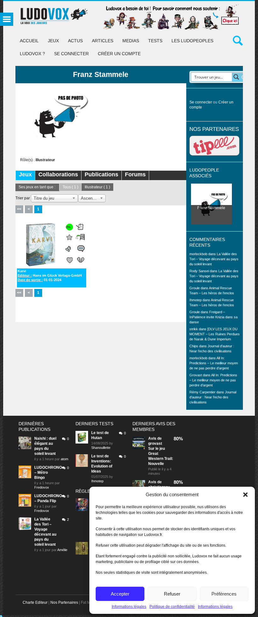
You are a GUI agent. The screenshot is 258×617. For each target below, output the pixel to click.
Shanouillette (100, 448)
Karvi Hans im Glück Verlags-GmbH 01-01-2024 (50, 275)
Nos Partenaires (64, 602)
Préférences (224, 593)
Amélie (62, 550)
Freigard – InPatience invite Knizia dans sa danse (213, 317)
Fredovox (41, 487)
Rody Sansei (199, 271)
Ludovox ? (32, 53)
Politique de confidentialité (172, 606)
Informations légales (129, 606)
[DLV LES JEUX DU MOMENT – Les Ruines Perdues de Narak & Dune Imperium (214, 334)
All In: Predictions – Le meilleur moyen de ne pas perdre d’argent (213, 363)
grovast (155, 443)
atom (64, 459)
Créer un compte (119, 53)
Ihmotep (195, 300)
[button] (245, 494)
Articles (102, 40)
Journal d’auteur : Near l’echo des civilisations (212, 397)
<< (19, 209)
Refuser (172, 593)
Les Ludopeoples (192, 40)
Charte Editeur (35, 602)
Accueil (29, 40)
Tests (155, 40)
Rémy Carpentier (202, 392)
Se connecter (71, 53)
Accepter (120, 593)
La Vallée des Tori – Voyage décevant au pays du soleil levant (213, 259)
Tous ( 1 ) (70, 187)
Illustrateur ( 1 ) (97, 187)
